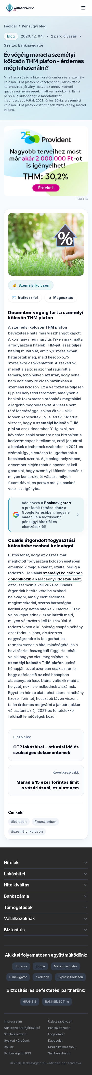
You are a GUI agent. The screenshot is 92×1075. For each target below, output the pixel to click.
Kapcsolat (55, 1040)
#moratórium (45, 821)
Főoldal (10, 26)
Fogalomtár (56, 1034)
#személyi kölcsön (27, 831)
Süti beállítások (59, 1053)
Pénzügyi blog (34, 26)
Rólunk (9, 1047)
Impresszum (13, 1021)
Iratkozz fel (25, 297)
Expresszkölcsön (70, 977)
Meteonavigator (65, 966)
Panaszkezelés (59, 1028)
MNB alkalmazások (62, 1047)
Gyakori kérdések (17, 1040)
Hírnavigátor (18, 977)
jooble (40, 966)
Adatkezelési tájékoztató (22, 1028)
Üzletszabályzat (59, 1021)
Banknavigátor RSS (17, 1053)
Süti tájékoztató (15, 1034)
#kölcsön (19, 821)
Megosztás (61, 297)
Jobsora (21, 966)
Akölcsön (42, 977)
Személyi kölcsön (30, 285)
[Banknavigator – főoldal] (21, 7)
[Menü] (83, 8)
